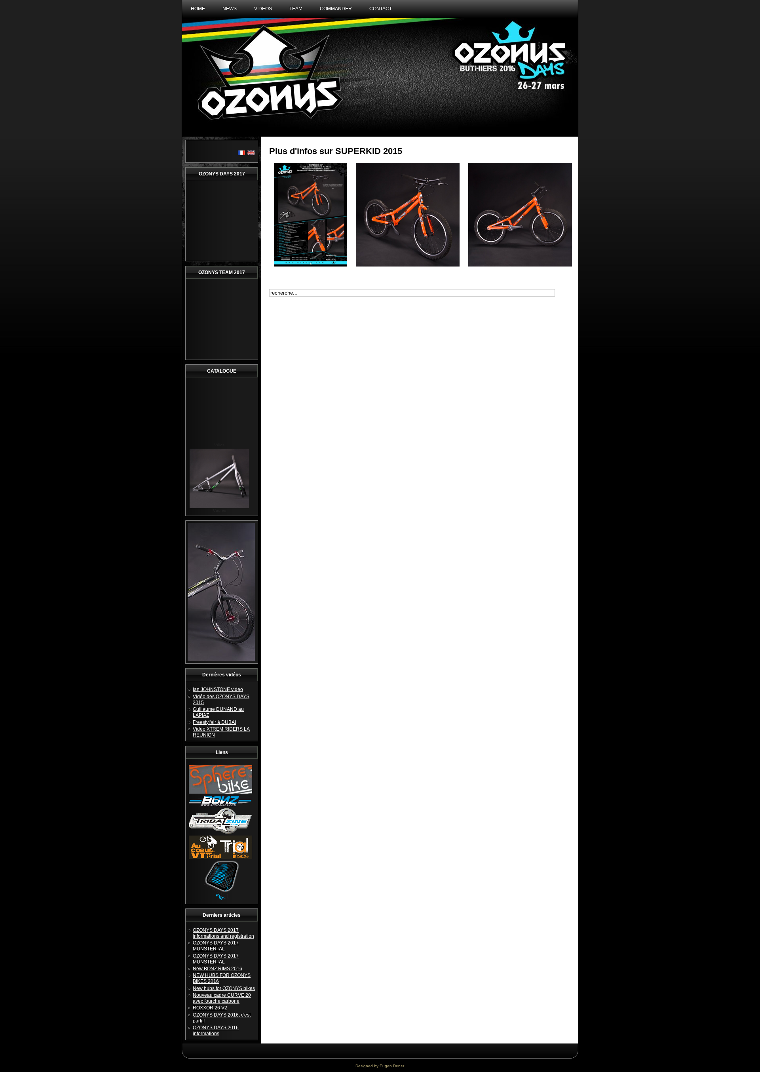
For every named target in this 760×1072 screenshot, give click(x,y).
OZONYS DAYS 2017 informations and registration (223, 933)
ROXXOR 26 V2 (210, 1008)
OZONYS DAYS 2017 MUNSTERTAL (216, 946)
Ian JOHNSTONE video (218, 689)
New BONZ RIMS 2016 (217, 968)
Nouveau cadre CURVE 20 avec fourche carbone (222, 998)
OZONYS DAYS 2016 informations (216, 1030)
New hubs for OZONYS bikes (224, 988)
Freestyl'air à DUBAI (214, 722)
